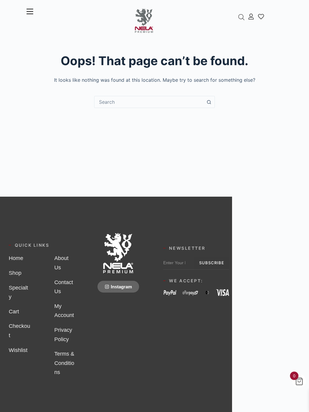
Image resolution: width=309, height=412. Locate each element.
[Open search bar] (241, 17)
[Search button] (209, 102)
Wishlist (18, 350)
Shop (15, 273)
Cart (14, 312)
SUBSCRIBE (211, 262)
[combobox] (148, 102)
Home (16, 258)
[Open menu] (30, 11)
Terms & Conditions (64, 363)
